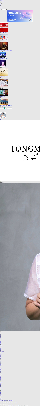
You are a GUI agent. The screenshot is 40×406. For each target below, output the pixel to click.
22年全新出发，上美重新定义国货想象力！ (3, 32)
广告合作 (4, 400)
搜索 (6, 9)
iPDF (0, 8)
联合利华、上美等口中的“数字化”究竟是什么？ (4, 58)
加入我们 (9, 400)
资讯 (0, 4)
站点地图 (10, 400)
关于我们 (1, 400)
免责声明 (5, 400)
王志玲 (0, 119)
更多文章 (12, 400)
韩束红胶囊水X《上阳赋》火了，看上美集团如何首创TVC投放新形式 (6, 50)
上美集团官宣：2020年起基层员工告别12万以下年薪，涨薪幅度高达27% (6, 105)
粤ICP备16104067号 (11, 405)
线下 (0, 5)
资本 (0, 6)
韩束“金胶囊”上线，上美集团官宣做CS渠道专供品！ (4, 76)
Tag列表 (7, 400)
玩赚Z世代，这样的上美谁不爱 (2, 96)
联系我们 (2, 400)
